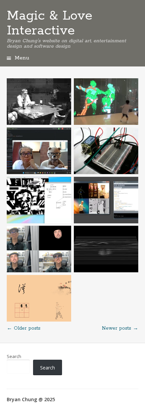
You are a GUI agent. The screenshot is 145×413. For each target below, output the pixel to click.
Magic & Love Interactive (49, 23)
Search (14, 356)
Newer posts (120, 328)
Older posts (23, 328)
